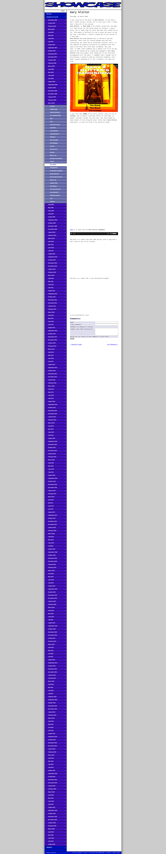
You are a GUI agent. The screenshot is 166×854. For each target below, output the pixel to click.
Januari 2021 (50, 639)
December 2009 (51, 230)
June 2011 (49, 285)
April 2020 (49, 611)
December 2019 (51, 599)
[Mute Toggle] (111, 233)
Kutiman (52, 201)
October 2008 (50, 88)
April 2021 (49, 648)
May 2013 (49, 356)
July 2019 (49, 583)
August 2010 (50, 254)
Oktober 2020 (50, 629)
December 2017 (51, 525)
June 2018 (49, 543)
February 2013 (50, 346)
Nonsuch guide (54, 140)
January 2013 (50, 343)
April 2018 (49, 537)
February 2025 (50, 789)
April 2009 (49, 205)
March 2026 (50, 829)
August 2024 (50, 771)
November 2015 (51, 445)
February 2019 (50, 568)
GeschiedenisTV (54, 192)
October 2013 (50, 371)
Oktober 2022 (50, 703)
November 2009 (51, 226)
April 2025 (49, 795)
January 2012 (50, 306)
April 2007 (49, 33)
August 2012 (50, 328)
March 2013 (50, 349)
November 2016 (51, 485)
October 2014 (50, 408)
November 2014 (51, 411)
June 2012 (49, 322)
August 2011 (50, 291)
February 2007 (50, 27)
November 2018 (51, 559)
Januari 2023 (50, 712)
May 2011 (49, 282)
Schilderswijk (53, 109)
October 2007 (50, 51)
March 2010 (50, 239)
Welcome (48, 14)
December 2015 (51, 451)
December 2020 (51, 635)
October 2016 (50, 482)
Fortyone (52, 106)
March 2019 (50, 571)
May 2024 (49, 762)
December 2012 (51, 340)
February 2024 (50, 752)
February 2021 (50, 642)
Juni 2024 (49, 765)
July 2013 (49, 362)
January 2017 (50, 491)
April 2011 (49, 279)
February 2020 (50, 605)
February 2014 (50, 383)
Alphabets (48, 848)
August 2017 (50, 512)
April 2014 (49, 389)
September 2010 (51, 257)
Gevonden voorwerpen (56, 158)
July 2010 (49, 251)
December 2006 (51, 20)
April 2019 (49, 574)
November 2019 (51, 596)
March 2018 (50, 534)
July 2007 (49, 42)
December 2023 (51, 746)
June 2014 (49, 396)
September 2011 (51, 294)
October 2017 (50, 519)
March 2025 (50, 792)
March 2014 (50, 386)
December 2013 (51, 377)
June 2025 (49, 802)
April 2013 (49, 353)
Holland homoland (55, 112)
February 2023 (50, 715)
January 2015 (50, 417)
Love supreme (54, 130)
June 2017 (49, 506)
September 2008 (51, 85)
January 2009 (50, 97)
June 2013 (49, 359)
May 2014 (49, 393)
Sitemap (79, 852)
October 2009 (50, 223)
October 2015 (50, 448)
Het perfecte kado (55, 124)
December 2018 (51, 562)
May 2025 (49, 798)
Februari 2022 (50, 679)
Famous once (53, 149)
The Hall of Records (55, 189)
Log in (86, 852)
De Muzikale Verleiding (56, 170)
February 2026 (50, 826)
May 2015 (49, 429)
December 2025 (51, 820)
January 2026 (50, 823)
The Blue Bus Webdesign (97, 852)
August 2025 (50, 808)
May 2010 (49, 245)
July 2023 (49, 731)
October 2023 (50, 740)
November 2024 (51, 780)
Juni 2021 (49, 654)
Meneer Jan (53, 155)
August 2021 (50, 660)
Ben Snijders (53, 186)
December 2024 (51, 783)
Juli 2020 (49, 620)
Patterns (52, 146)
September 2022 (51, 700)
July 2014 (49, 399)
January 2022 (50, 675)
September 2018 (51, 552)
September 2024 (51, 774)
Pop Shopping (53, 143)
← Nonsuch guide (76, 344)
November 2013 (51, 374)
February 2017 (50, 494)
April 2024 (49, 759)
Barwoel (52, 152)
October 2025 (50, 814)
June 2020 (49, 617)
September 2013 (51, 368)
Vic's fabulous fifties (55, 115)
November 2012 (51, 337)
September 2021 (51, 663)
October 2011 (50, 297)
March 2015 (50, 423)
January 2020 (50, 602)
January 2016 (50, 454)
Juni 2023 (49, 728)
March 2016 (50, 460)
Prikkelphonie (53, 167)
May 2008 (49, 73)
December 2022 (51, 709)
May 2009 (49, 208)
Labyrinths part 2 (54, 134)
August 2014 (50, 402)
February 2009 (50, 100)
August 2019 (50, 586)
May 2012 (49, 319)
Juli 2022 (49, 694)
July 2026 (49, 842)
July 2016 (49, 472)
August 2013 (50, 365)
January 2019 (50, 565)
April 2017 (49, 500)
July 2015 (49, 436)
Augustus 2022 (50, 697)
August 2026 (50, 845)
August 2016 (50, 476)
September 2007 (51, 48)
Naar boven (116, 852)
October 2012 (50, 334)
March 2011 (50, 276)
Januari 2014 (50, 380)
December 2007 (51, 57)
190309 (52, 161)
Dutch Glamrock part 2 (56, 177)
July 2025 (49, 805)
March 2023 (50, 719)
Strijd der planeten (55, 195)
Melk (51, 118)
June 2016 (49, 469)
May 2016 (49, 466)
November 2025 (51, 817)
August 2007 (50, 45)
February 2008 (50, 63)
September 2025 (51, 811)
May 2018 (49, 540)
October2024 (50, 777)
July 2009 (49, 214)
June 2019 (49, 580)
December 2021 (51, 672)
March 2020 (50, 608)
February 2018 (50, 531)
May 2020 (49, 614)
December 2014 (51, 414)
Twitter (108, 852)
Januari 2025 (50, 786)
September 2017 (51, 516)
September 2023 (51, 737)
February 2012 (50, 310)
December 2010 (51, 266)
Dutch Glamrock (54, 174)
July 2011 (49, 288)
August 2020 (50, 623)
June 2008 (49, 76)
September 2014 (51, 405)
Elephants (52, 137)
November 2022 (51, 706)
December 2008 (51, 94)
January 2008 (50, 60)
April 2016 (49, 463)
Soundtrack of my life (51, 17)
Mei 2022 (49, 688)
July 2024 (49, 768)
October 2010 (50, 260)
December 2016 (51, 488)
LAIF (51, 198)
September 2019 (51, 589)
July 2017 (49, 509)
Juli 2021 (49, 657)
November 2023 (51, 743)
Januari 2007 (50, 23)
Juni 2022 (49, 691)
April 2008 (49, 70)
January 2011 (50, 270)
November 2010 (51, 263)
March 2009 (50, 103)
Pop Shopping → (112, 344)
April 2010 (49, 242)
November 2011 (51, 300)
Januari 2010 (50, 233)
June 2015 (49, 433)
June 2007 (49, 39)
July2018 (49, 546)
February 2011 (50, 273)
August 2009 (50, 217)
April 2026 (49, 832)
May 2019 (49, 577)
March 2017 (50, 497)
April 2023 (49, 722)
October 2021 (50, 666)
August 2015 (50, 439)
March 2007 (50, 30)
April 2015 (49, 426)
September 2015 (51, 442)
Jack (51, 121)
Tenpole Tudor (54, 183)
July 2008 (49, 79)
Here (71, 229)
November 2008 (51, 91)
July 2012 (49, 325)
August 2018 (50, 549)
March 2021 (50, 645)
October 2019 (50, 592)
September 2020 (51, 626)
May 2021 (49, 651)
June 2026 (49, 838)
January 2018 (50, 528)
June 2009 (49, 211)
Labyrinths (53, 127)
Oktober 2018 (50, 556)
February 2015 (50, 420)
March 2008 (50, 67)
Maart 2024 (49, 755)
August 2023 (50, 734)
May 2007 (49, 36)
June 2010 (49, 248)
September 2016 (51, 479)
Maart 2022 (49, 682)
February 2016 (50, 457)
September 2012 (51, 331)
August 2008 (50, 82)
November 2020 (51, 632)
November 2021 (51, 669)
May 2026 (49, 835)
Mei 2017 (49, 503)
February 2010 (50, 236)
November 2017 (51, 522)
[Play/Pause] (71, 233)
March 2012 (50, 313)
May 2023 (49, 725)
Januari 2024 (50, 749)
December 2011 (51, 303)
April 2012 (49, 316)
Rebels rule (53, 180)
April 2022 (49, 685)
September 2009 (51, 220)
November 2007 (51, 54)
